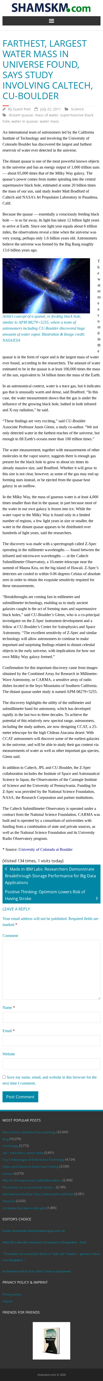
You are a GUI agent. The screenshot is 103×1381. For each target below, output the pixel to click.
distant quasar (21, 115)
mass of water (46, 115)
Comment (10, 935)
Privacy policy (11, 1294)
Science (77, 109)
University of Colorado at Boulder (45, 849)
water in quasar (25, 121)
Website (8, 1054)
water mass (49, 121)
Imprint (7, 1301)
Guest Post (22, 109)
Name (8, 1007)
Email (8, 1031)
